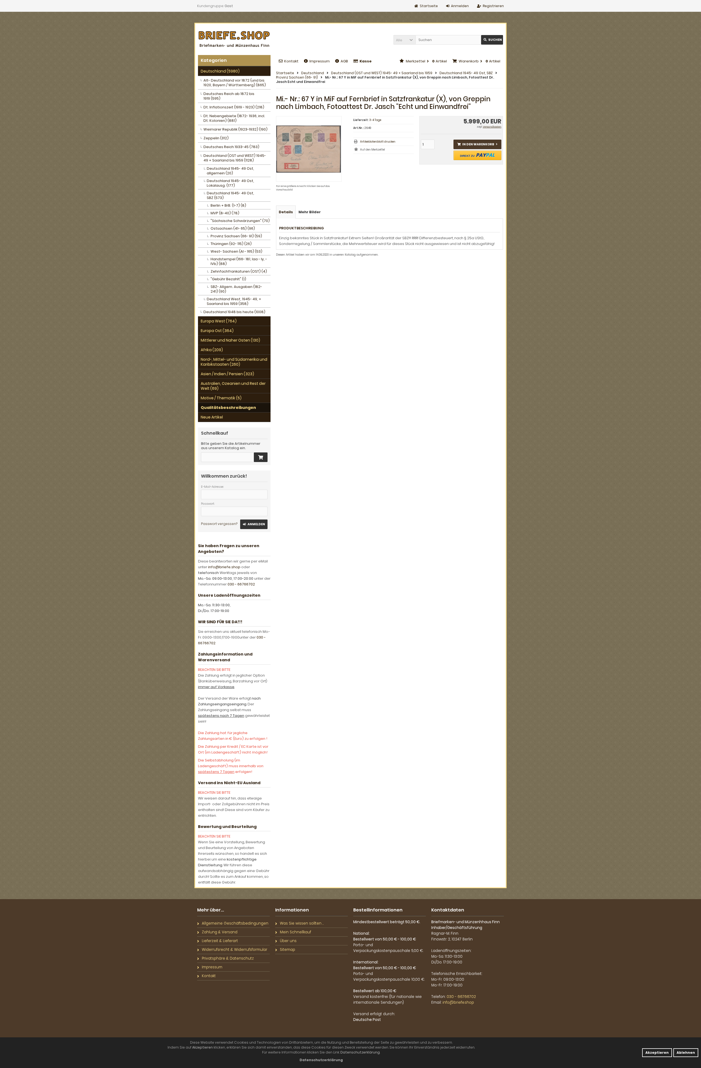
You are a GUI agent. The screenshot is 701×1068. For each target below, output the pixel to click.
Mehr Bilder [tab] (309, 212)
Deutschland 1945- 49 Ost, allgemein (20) (230, 171)
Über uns (288, 940)
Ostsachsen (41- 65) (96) (233, 228)
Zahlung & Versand (219, 932)
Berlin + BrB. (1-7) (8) (228, 205)
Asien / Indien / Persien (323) (227, 374)
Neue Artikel (212, 417)
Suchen (492, 40)
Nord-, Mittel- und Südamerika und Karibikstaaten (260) (234, 362)
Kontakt (291, 61)
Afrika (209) (212, 350)
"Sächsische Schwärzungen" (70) (240, 220)
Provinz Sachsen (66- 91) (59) (236, 236)
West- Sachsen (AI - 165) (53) (236, 251)
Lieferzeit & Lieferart (220, 940)
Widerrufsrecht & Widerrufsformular (234, 949)
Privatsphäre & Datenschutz (228, 958)
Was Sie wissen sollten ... (301, 923)
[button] (404, 40)
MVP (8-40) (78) (225, 213)
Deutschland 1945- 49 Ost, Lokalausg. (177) (230, 183)
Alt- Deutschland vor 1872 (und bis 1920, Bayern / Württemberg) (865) (234, 83)
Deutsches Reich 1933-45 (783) (231, 146)
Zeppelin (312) (216, 138)
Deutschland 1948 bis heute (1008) (234, 311)
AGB (344, 61)
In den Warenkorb (477, 144)
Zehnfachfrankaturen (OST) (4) (239, 271)
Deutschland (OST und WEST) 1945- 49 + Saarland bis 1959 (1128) (234, 158)
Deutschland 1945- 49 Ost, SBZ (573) (230, 195)
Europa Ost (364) (217, 330)
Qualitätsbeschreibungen (228, 407)
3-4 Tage (375, 120)
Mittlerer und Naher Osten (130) (230, 340)
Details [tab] (286, 212)
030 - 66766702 (241, 584)
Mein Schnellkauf (295, 932)
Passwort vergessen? (219, 523)
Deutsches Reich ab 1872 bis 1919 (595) (228, 96)
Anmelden (254, 524)
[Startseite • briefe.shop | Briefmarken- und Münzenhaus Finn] (234, 39)
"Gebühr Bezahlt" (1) (228, 279)
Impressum (319, 61)
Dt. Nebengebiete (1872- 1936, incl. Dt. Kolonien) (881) (234, 118)
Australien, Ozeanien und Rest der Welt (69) (233, 386)
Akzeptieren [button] (657, 1052)
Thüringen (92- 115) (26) (231, 243)
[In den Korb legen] (260, 457)
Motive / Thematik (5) (221, 398)
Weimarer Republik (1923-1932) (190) (235, 129)
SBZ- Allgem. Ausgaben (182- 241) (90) (236, 289)
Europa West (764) (219, 321)
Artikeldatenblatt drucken (377, 142)
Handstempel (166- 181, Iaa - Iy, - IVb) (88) (239, 261)
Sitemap (287, 949)
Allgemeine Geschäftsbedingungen (235, 923)
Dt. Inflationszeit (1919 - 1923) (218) (233, 107)
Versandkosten (492, 126)
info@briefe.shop (224, 567)
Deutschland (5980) (220, 71)
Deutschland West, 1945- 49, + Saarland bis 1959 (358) (234, 301)
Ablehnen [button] (686, 1052)
